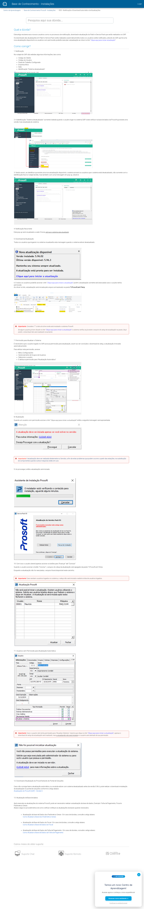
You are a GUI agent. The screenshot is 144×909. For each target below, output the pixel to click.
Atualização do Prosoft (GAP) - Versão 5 (28, 791)
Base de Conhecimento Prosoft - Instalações (40, 10)
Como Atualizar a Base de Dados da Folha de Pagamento (43, 832)
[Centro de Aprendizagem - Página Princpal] (5, 4)
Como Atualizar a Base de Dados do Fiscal (38, 825)
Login (139, 4)
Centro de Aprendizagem (12, 10)
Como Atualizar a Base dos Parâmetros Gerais (39, 817)
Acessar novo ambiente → (118, 898)
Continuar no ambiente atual (118, 903)
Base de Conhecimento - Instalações (33, 4)
